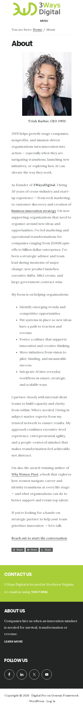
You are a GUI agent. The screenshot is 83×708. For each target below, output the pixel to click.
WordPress (36, 701)
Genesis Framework (65, 695)
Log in (51, 701)
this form (39, 592)
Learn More (13, 642)
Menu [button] (44, 21)
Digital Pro (38, 695)
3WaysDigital (41, 9)
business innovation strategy (33, 211)
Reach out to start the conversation (39, 538)
